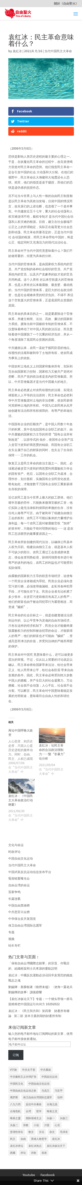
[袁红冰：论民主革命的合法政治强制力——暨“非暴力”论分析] (52, 735)
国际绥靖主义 (34, 1118)
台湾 (28, 1111)
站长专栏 (14, 945)
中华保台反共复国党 (22, 918)
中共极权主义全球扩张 (23, 1076)
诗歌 (33, 1152)
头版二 (14, 1125)
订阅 (16, 1055)
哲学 (39, 1111)
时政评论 (14, 851)
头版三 (64, 1118)
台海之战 (52, 1104)
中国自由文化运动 (20, 858)
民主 (12, 1138)
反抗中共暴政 (34, 1104)
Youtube (29, 1175)
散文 (31, 1131)
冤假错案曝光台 (19, 878)
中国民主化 (16, 1083)
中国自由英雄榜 (19, 905)
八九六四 (15, 1104)
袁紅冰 (17, 51)
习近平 (59, 1090)
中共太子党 (28, 1069)
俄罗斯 (14, 1097)
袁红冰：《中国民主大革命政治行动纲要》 (20, 800)
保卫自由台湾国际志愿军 (25, 925)
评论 (23, 1152)
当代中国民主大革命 (58, 51)
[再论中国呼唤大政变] (23, 751)
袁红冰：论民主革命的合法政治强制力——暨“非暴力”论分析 (52, 751)
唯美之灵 (52, 1111)
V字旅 (13, 1069)
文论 (41, 1131)
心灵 (57, 1125)
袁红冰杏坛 (16, 1145)
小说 (36, 1125)
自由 (23, 1138)
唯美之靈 (15, 1118)
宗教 (25, 1125)
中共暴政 (45, 1069)
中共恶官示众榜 (19, 912)
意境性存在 (16, 1131)
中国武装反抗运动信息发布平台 (29, 872)
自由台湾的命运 (19, 885)
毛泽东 (64, 1131)
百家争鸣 (14, 892)
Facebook (47, 1175)
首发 (44, 1152)
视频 (11, 939)
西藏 (12, 1152)
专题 (11, 932)
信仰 (60, 1097)
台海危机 (15, 1111)
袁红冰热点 (35, 1145)
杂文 (52, 1131)
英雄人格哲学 (39, 1138)
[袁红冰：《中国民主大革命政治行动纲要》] (21, 786)
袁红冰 (56, 1138)
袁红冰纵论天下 (56, 1145)
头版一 (51, 1118)
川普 (46, 1125)
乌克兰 (45, 1090)
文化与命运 (16, 845)
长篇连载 (14, 898)
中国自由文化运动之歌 (23, 1090)
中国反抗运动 (49, 1076)
